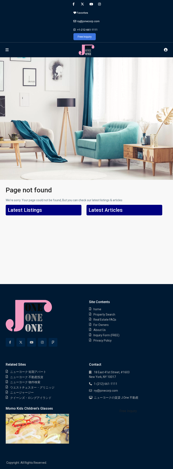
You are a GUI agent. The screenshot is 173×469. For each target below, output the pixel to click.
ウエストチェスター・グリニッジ (32, 387)
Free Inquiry (85, 36)
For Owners (101, 325)
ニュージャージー (22, 392)
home (97, 309)
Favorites (82, 12)
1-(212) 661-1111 (105, 384)
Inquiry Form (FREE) (106, 335)
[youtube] (90, 4)
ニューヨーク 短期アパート (28, 371)
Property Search (104, 314)
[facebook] (73, 4)
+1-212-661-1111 (87, 29)
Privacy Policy (102, 340)
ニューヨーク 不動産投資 (26, 377)
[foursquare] (53, 342)
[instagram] (99, 4)
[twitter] (82, 4)
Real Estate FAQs (104, 319)
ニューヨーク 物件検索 (25, 382)
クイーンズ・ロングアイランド (30, 397)
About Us (99, 330)
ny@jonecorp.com (88, 21)
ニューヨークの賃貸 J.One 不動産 (116, 397)
